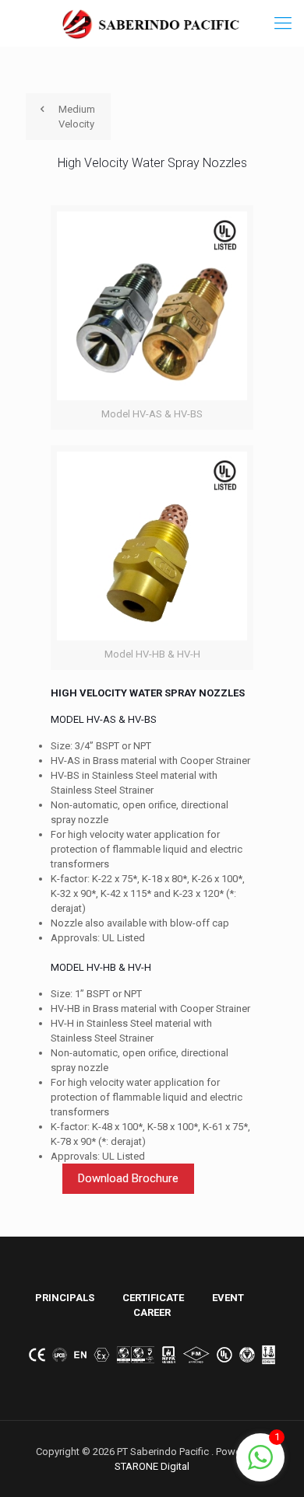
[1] (260, 1466)
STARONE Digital (152, 1466)
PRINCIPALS (64, 1297)
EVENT (228, 1297)
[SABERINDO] (152, 23)
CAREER (152, 1312)
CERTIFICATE (153, 1297)
